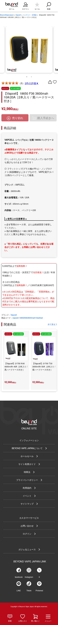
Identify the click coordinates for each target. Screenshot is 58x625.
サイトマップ (27, 503)
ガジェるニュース (27, 549)
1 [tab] (26, 76)
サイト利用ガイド (27, 464)
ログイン (27, 533)
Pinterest (39, 590)
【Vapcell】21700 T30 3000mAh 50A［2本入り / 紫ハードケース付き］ (43, 366)
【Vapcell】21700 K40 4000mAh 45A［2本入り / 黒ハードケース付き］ (16, 366)
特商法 (27, 471)
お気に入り (22, 621)
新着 (10, 621)
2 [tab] (31, 76)
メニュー (48, 621)
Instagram (29, 577)
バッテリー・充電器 (30, 15)
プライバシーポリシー (27, 479)
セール (37, 9)
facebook (19, 577)
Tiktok (28, 590)
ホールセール (27, 456)
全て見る (51, 324)
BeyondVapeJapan (7, 15)
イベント (27, 495)
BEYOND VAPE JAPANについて (27, 448)
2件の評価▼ (32, 83)
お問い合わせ (27, 525)
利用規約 (27, 487)
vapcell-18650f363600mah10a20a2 (28, 317)
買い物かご (35, 621)
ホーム (11, 9)
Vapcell (18, 15)
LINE (19, 590)
